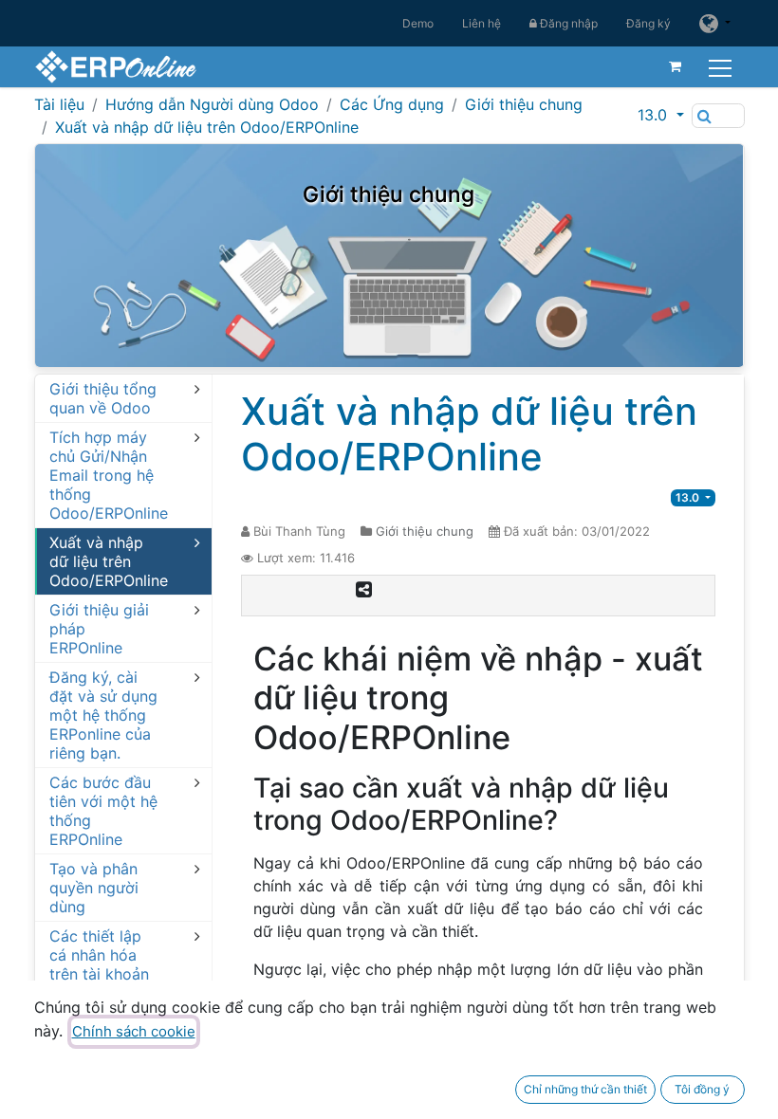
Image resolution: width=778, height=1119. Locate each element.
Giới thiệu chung (524, 104)
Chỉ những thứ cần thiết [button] (585, 1089)
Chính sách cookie (133, 1031)
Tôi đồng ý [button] (702, 1089)
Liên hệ (481, 23)
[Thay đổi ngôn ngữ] (714, 23)
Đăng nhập (567, 23)
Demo (418, 23)
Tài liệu (59, 104)
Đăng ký (648, 23)
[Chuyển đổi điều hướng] (722, 65)
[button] (660, 115)
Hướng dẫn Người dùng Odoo (212, 104)
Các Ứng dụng (392, 104)
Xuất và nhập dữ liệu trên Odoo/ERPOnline (207, 127)
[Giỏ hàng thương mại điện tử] (675, 66)
